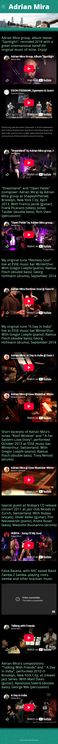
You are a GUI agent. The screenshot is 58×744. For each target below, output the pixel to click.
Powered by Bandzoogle (29, 740)
